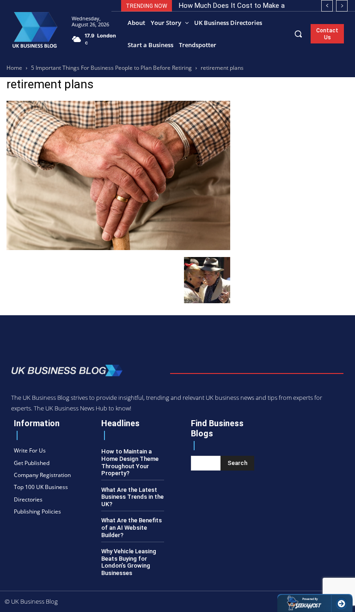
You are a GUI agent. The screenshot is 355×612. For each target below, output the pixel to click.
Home (14, 68)
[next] (342, 6)
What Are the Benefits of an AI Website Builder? (131, 527)
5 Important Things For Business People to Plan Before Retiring (111, 68)
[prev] (327, 6)
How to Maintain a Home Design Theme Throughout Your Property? (130, 462)
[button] (298, 33)
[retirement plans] (118, 247)
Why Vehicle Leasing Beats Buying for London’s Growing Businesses (128, 562)
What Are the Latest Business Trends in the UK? (132, 497)
